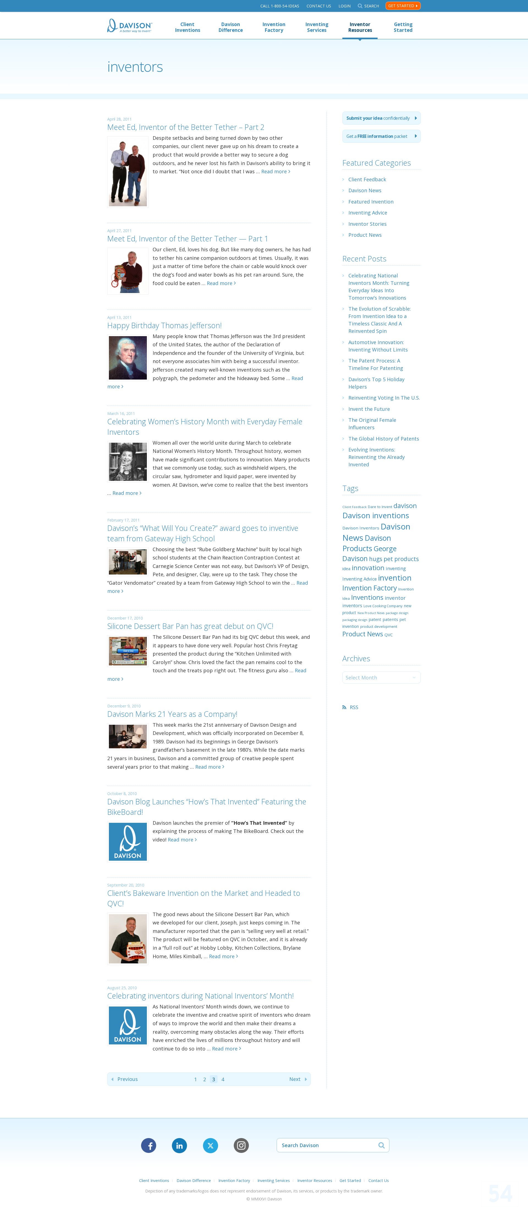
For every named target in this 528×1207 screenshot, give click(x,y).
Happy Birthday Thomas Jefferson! (164, 325)
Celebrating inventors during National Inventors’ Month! (200, 996)
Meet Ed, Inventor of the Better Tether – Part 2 (186, 127)
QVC (388, 634)
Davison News (364, 190)
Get (376, 136)
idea (346, 568)
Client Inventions (187, 27)
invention (395, 577)
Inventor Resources (360, 27)
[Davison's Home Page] (129, 26)
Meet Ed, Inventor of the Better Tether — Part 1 (187, 238)
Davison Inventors (360, 528)
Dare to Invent (380, 506)
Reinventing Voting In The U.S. (384, 397)
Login (345, 6)
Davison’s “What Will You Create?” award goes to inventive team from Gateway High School (202, 533)
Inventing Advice (367, 212)
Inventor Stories (367, 224)
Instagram (241, 1145)
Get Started (401, 5)
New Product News (371, 613)
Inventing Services (316, 27)
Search (371, 6)
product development (378, 626)
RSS (354, 707)
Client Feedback (367, 179)
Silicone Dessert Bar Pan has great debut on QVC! (190, 626)
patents (390, 619)
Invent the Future (369, 409)
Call (279, 6)
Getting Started (403, 27)
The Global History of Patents (383, 438)
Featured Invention (371, 201)
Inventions (367, 597)
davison (405, 505)
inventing (396, 568)
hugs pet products (394, 559)
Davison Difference (230, 27)
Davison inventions (375, 515)
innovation (368, 567)
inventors (352, 606)
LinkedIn (179, 1145)
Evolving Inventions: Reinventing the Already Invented (376, 457)
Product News (365, 235)
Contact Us (319, 6)
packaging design (354, 620)
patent (375, 619)
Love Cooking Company (383, 605)
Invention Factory (273, 27)
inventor (395, 597)
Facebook (148, 1145)
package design (397, 613)
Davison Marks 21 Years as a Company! (172, 714)
